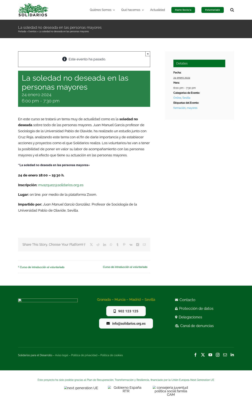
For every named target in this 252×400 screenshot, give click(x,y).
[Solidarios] (33, 5)
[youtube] (210, 355)
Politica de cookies (111, 355)
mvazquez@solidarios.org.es (60, 185)
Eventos (32, 31)
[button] (232, 10)
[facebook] (195, 355)
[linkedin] (232, 355)
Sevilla (186, 97)
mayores (192, 107)
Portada (22, 31)
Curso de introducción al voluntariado (42, 267)
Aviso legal (61, 355)
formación (179, 107)
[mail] (225, 355)
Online (177, 97)
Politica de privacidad (84, 355)
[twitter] (203, 355)
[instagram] (218, 355)
